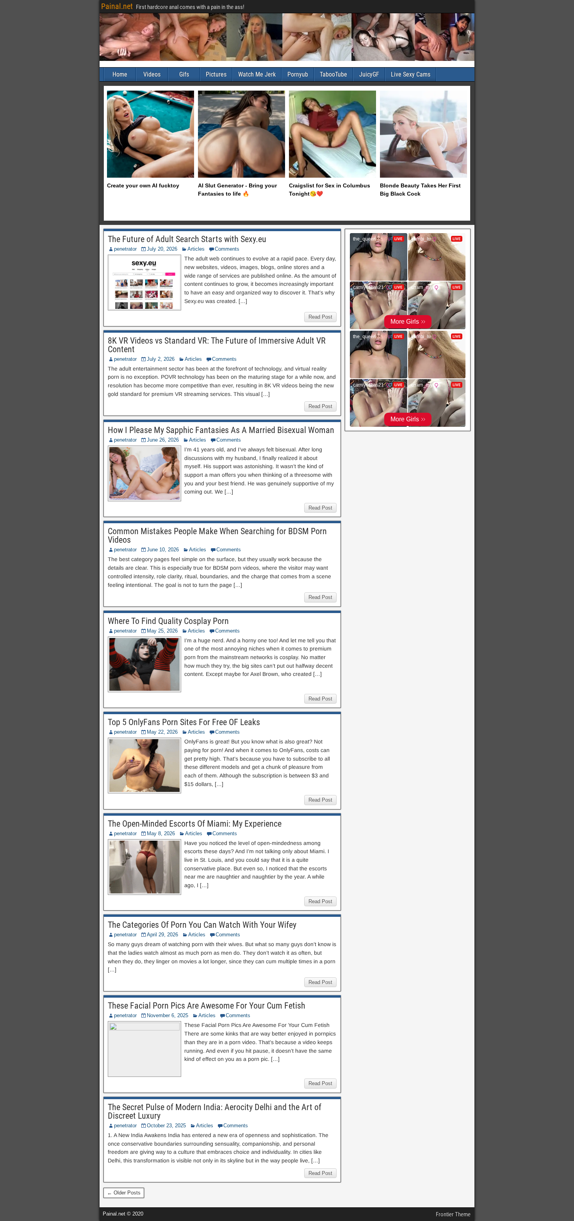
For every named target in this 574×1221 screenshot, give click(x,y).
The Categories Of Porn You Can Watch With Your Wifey (202, 925)
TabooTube (333, 74)
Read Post (320, 317)
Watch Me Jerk (257, 74)
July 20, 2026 (162, 249)
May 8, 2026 (161, 833)
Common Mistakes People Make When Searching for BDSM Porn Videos (217, 535)
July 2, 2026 (161, 359)
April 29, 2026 (162, 935)
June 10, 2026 (163, 550)
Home (119, 74)
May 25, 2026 (162, 631)
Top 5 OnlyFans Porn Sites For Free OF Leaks (184, 722)
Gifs (184, 74)
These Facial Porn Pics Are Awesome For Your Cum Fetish (206, 1006)
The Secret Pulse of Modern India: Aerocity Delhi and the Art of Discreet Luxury (214, 1111)
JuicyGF (369, 74)
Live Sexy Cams (410, 74)
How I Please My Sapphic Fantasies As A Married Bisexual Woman (221, 430)
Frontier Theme (453, 1214)
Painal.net (117, 6)
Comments (227, 249)
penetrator (125, 249)
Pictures (216, 74)
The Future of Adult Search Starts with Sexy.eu (187, 239)
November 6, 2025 (167, 1015)
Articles (196, 249)
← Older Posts (124, 1193)
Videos (151, 74)
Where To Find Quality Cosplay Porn (168, 621)
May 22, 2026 (162, 732)
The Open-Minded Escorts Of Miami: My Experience (195, 824)
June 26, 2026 (163, 440)
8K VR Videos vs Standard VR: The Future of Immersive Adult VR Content (217, 345)
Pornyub (297, 74)
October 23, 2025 (166, 1125)
